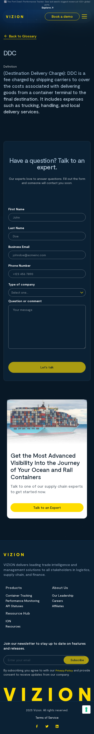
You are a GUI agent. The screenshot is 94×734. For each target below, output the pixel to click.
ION (8, 621)
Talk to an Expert (47, 507)
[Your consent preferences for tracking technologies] (86, 709)
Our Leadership (62, 595)
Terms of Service (47, 717)
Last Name (16, 228)
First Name (16, 209)
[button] (84, 16)
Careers (57, 600)
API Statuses (14, 606)
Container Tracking (19, 595)
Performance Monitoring (23, 600)
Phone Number (19, 265)
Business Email (19, 247)
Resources (13, 626)
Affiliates (58, 606)
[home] (14, 16)
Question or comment (25, 301)
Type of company (21, 284)
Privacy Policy (64, 670)
